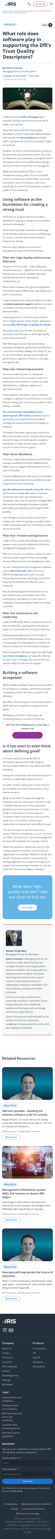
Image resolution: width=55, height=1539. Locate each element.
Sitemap (6, 1380)
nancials (21, 570)
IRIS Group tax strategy (27, 1513)
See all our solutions (27, 735)
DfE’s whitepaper (31, 117)
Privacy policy (11, 1503)
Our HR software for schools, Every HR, (23, 489)
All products (39, 1366)
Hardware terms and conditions (10, 1407)
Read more (11, 1137)
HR (34, 1353)
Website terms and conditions (36, 1503)
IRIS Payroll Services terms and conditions (12, 1417)
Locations (7, 1362)
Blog (11, 11)
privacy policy (16, 1491)
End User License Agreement (10, 1434)
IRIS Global (7, 1384)
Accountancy (39, 1348)
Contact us (7, 1357)
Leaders (6, 1371)
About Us (6, 1348)
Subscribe (28, 1481)
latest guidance (28, 137)
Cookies (14, 1508)
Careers (6, 1353)
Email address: (10, 1469)
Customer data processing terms (11, 1426)
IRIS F (14, 570)
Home (5, 11)
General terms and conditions (11, 1399)
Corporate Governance (33, 1508)
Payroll (36, 1357)
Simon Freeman (14, 68)
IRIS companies (9, 1366)
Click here (27, 907)
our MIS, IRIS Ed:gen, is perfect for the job (29, 324)
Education (38, 1362)
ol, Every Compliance (16, 655)
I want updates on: (12, 1457)
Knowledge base (10, 1375)
